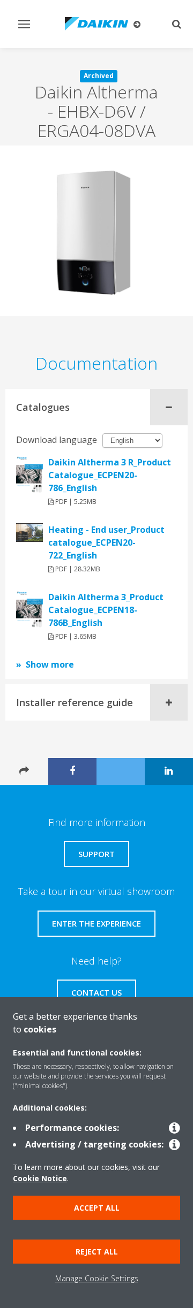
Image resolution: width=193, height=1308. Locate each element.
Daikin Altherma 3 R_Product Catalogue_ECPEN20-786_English (109, 475)
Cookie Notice (40, 1178)
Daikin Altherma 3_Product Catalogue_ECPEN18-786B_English (106, 610)
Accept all (97, 1208)
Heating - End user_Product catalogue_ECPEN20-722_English (106, 542)
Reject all (97, 1251)
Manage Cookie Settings (96, 1278)
